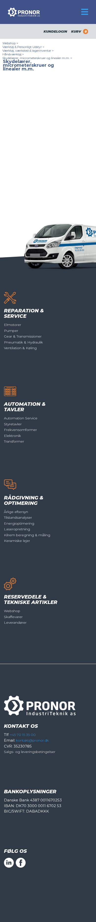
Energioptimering (19, 523)
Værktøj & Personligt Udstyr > (23, 47)
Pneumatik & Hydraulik (23, 342)
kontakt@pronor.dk (32, 740)
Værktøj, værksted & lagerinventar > (28, 50)
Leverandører (15, 622)
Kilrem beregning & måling (27, 535)
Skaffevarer (13, 617)
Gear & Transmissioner (23, 336)
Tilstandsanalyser (18, 517)
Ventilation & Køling (20, 348)
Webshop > (10, 43)
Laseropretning (17, 529)
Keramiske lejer (17, 541)
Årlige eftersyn (16, 512)
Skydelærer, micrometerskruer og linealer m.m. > (37, 58)
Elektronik (12, 436)
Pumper (11, 331)
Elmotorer (12, 325)
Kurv (79, 31)
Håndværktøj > (13, 54)
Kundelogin (55, 31)
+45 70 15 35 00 (23, 735)
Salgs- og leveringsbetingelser (29, 752)
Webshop (12, 611)
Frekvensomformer (20, 430)
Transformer (14, 441)
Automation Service (20, 418)
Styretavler (13, 424)
